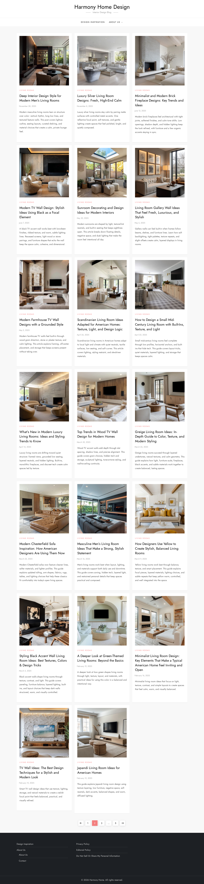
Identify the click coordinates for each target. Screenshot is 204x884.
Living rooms (26, 90)
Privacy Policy (82, 844)
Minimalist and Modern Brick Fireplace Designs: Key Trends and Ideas (159, 100)
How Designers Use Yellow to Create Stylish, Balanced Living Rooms (156, 548)
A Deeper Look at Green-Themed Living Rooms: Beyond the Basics (100, 658)
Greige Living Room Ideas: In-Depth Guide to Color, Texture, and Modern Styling (159, 436)
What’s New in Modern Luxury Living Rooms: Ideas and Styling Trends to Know (42, 436)
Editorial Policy (83, 850)
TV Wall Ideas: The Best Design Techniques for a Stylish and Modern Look (41, 772)
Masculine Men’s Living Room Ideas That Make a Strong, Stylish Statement (100, 548)
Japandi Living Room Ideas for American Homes (98, 770)
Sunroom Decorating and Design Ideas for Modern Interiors (100, 210)
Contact (22, 860)
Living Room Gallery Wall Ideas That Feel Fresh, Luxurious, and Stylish (157, 212)
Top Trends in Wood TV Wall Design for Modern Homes (97, 434)
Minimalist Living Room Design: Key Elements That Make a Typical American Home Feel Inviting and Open (158, 662)
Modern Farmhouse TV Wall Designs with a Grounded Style (41, 322)
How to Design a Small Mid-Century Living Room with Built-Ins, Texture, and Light (159, 324)
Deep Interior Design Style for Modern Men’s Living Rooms (40, 98)
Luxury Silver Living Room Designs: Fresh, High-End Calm (99, 98)
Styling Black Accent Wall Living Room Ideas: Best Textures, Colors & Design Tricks (43, 660)
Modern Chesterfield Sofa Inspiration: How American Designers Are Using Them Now (42, 548)
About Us (114, 22)
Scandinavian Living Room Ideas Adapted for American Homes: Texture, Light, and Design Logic (100, 324)
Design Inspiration (93, 22)
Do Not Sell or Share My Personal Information (98, 856)
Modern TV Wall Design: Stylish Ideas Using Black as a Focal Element (41, 212)
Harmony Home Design (102, 7)
